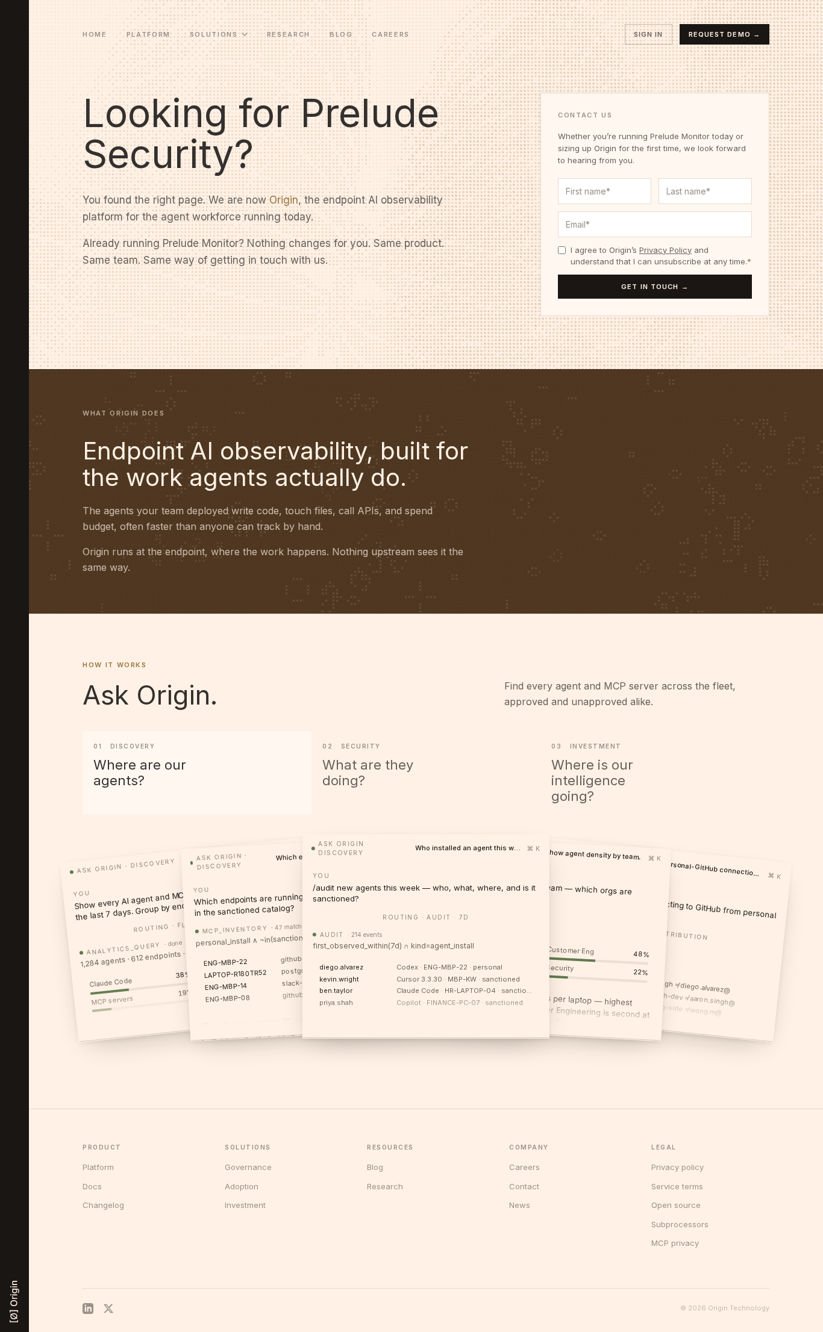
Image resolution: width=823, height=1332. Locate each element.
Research (288, 34)
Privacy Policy (665, 250)
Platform (149, 34)
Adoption (241, 1186)
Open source (676, 1205)
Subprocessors (680, 1224)
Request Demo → (724, 34)
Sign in (648, 34)
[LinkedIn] (88, 1308)
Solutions (214, 34)
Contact (524, 1186)
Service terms (677, 1186)
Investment (245, 1205)
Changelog (103, 1205)
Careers (391, 34)
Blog (341, 34)
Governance (248, 1167)
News (519, 1205)
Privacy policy (677, 1167)
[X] (108, 1308)
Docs (92, 1186)
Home (95, 34)
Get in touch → (654, 286)
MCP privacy (675, 1243)
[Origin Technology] (14, 1301)
